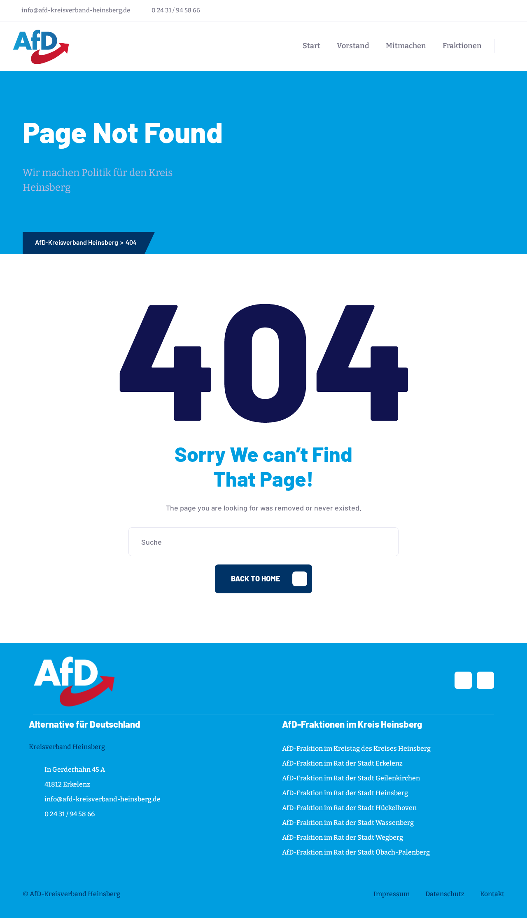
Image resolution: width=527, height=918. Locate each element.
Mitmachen (406, 45)
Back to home (255, 578)
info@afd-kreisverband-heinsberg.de (75, 10)
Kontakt (492, 894)
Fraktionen (462, 45)
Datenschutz (444, 894)
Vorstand (353, 45)
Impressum (391, 894)
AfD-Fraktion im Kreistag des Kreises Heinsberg (356, 748)
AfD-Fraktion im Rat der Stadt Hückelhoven (349, 808)
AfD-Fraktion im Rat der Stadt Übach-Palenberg (356, 852)
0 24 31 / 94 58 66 (176, 10)
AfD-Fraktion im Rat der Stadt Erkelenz (342, 763)
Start (311, 45)
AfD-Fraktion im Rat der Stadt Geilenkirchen (351, 778)
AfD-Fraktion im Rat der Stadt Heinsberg (345, 793)
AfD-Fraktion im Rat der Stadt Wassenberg (348, 823)
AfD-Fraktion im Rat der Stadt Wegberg (342, 837)
